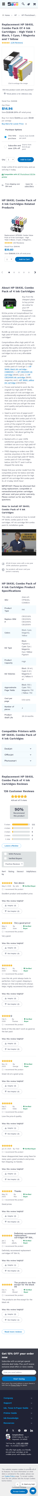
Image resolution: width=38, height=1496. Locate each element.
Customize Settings (19, 1487)
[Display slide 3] (19, 272)
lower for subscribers (29, 185)
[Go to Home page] (13, 4)
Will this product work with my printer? (17, 90)
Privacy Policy (15, 1385)
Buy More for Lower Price (13, 124)
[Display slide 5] (28, 272)
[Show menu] (3, 4)
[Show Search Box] (23, 4)
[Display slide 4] (23, 272)
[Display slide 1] (9, 272)
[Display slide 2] (14, 272)
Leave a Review (11, 846)
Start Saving (19, 1379)
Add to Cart (24, 259)
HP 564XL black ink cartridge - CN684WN (18, 369)
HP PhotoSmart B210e (26, 174)
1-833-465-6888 (22, 1443)
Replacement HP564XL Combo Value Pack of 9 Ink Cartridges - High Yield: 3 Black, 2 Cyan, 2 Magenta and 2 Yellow (19, 237)
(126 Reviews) (17, 43)
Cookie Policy (10, 1476)
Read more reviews (13, 1332)
